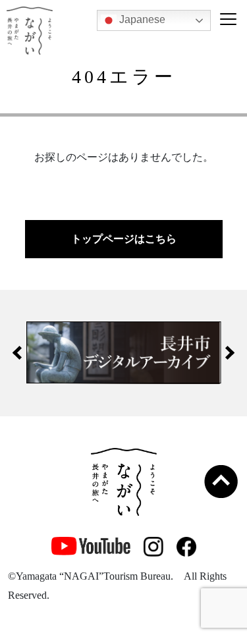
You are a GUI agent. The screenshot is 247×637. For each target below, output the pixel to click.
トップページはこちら (124, 238)
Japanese (141, 19)
